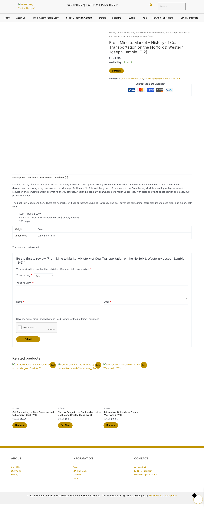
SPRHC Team (80, 471)
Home (7, 17)
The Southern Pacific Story (46, 17)
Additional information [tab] (40, 177)
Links (75, 478)
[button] (21, 17)
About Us (20, 17)
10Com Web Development (163, 495)
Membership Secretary (145, 474)
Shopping (116, 17)
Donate (102, 17)
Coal (141, 78)
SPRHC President (143, 471)
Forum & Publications (162, 17)
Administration (141, 467)
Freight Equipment (153, 78)
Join (145, 17)
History (14, 474)
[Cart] (149, 6)
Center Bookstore (125, 32)
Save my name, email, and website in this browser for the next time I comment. (57, 319)
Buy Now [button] (19, 425)
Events (131, 17)
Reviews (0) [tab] (61, 177)
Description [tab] (18, 177)
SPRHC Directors (189, 17)
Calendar (77, 474)
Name (20, 301)
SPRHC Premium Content (79, 17)
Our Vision (16, 471)
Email (107, 301)
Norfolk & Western (171, 78)
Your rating (24, 275)
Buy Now (116, 70)
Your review (25, 282)
